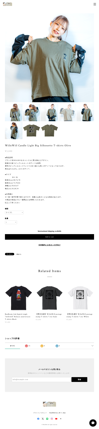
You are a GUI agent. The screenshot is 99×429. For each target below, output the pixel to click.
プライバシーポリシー (40, 412)
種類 (6, 209)
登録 (79, 379)
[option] (49, 57)
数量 (6, 218)
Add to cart (49, 237)
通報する (18, 254)
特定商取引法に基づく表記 (57, 412)
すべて (12, 346)
